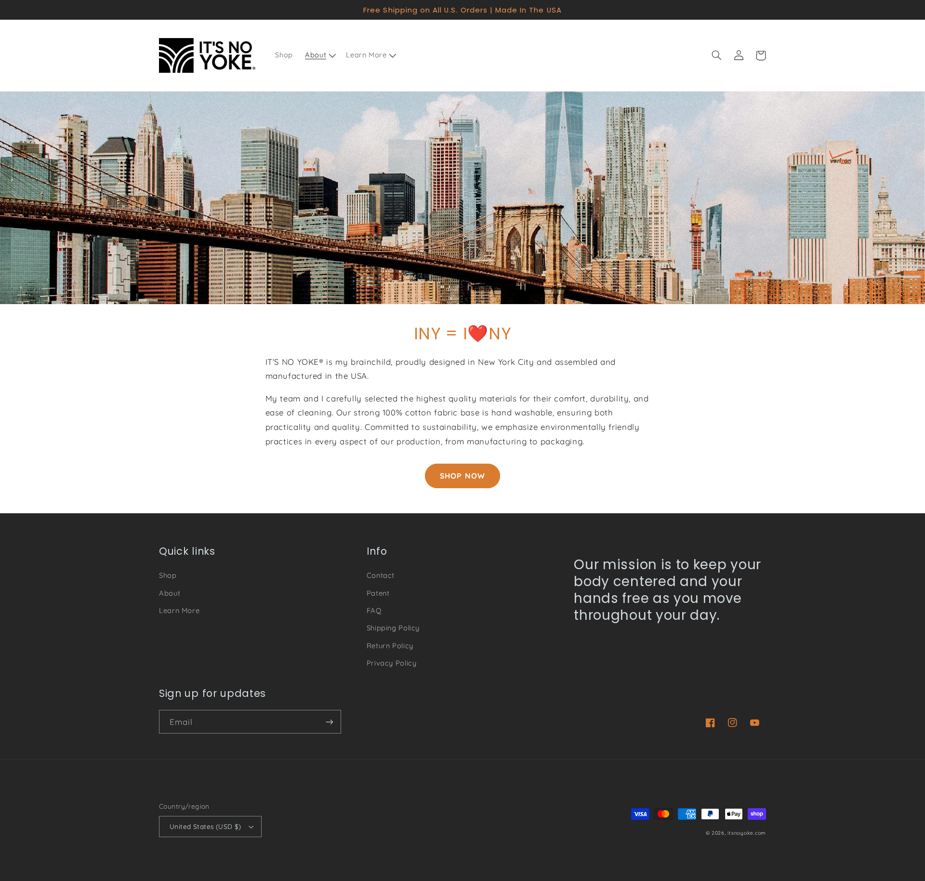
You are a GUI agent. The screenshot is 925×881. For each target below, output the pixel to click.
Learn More (179, 610)
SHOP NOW (462, 476)
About (169, 593)
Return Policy (390, 645)
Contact (381, 575)
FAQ (374, 610)
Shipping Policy (393, 627)
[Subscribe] (329, 722)
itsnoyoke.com (746, 832)
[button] (319, 55)
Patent (378, 593)
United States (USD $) (205, 826)
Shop (168, 575)
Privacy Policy (392, 662)
